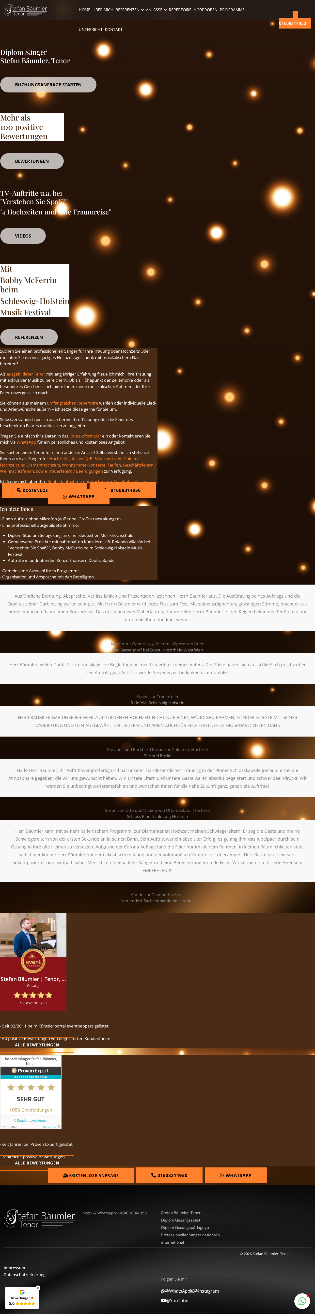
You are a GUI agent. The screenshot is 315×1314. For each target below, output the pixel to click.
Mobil (87, 1213)
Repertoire (180, 10)
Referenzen (128, 10)
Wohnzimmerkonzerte (84, 465)
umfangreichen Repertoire (72, 403)
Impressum (14, 1267)
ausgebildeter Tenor (26, 374)
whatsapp (81, 496)
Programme (232, 10)
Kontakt (114, 29)
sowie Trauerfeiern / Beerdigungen (69, 471)
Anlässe (154, 10)
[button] (302, 1301)
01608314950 (292, 23)
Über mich (103, 10)
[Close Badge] (37, 1287)
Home (84, 10)
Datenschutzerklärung (13, 1274)
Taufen (114, 465)
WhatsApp (26, 442)
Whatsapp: (107, 1213)
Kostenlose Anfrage (46, 490)
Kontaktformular (85, 436)
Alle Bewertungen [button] (37, 1045)
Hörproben (206, 10)
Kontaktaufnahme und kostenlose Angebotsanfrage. (97, 481)
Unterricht (91, 29)
